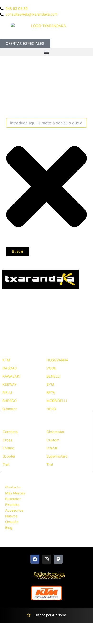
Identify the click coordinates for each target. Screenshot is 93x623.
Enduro (8, 448)
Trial (49, 464)
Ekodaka (12, 505)
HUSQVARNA (57, 360)
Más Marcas (15, 493)
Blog (8, 528)
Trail (6, 464)
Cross (7, 440)
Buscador (13, 499)
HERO (51, 409)
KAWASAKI (11, 376)
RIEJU (7, 393)
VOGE (51, 368)
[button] (46, 52)
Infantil (51, 448)
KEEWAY (9, 384)
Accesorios (14, 510)
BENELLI (53, 376)
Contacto (13, 487)
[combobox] (46, 123)
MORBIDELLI (56, 401)
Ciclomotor (55, 432)
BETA (50, 393)
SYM (50, 384)
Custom (52, 440)
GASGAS (9, 368)
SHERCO (9, 401)
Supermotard (56, 456)
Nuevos (11, 516)
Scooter (9, 456)
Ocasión (12, 522)
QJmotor (9, 409)
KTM (6, 360)
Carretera (10, 432)
